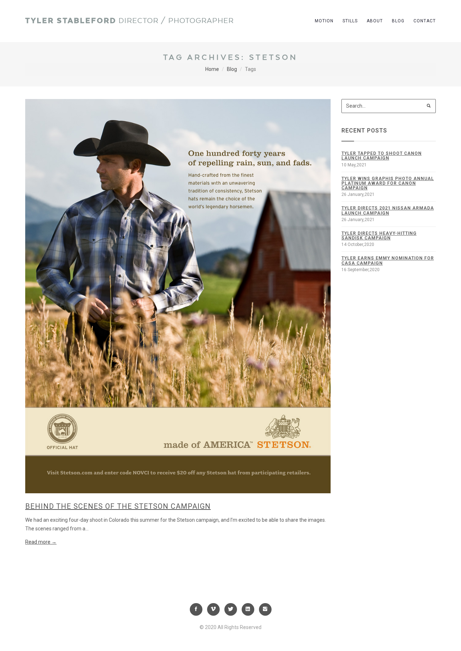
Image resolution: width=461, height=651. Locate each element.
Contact (424, 20)
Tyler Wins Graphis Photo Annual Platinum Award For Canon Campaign (387, 183)
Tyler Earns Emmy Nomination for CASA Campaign (387, 260)
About (375, 20)
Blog (398, 20)
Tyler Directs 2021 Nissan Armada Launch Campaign (387, 210)
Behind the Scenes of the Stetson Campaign (118, 506)
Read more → (41, 542)
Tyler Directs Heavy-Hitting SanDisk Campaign (379, 236)
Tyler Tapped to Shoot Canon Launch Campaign (381, 156)
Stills (350, 20)
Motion (324, 20)
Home (212, 69)
